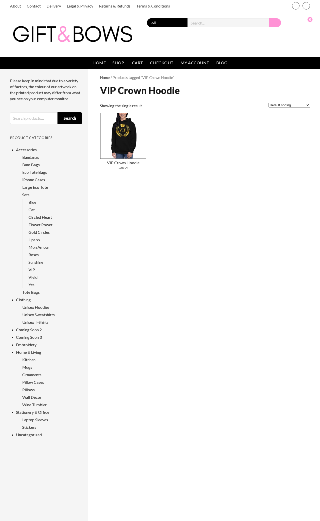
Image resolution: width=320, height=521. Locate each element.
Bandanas (30, 157)
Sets (26, 194)
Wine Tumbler (34, 404)
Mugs (27, 367)
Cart (137, 62)
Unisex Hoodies (36, 307)
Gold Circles (39, 232)
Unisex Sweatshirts (38, 314)
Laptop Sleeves (35, 419)
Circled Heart (40, 217)
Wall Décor (32, 397)
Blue (32, 202)
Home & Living (28, 352)
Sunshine (35, 262)
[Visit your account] (295, 22)
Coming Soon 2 (29, 329)
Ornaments (32, 374)
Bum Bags (31, 164)
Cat (31, 209)
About (15, 6)
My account (195, 62)
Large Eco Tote (35, 187)
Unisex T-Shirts (35, 322)
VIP (31, 269)
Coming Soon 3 (29, 337)
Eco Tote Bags (34, 172)
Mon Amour (38, 247)
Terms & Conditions (153, 6)
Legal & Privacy (80, 6)
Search (70, 118)
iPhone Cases (33, 179)
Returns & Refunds (114, 6)
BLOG (222, 62)
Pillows (28, 389)
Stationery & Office (32, 412)
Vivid (33, 277)
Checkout (162, 62)
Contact (34, 6)
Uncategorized (29, 434)
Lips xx (34, 239)
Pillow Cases (33, 382)
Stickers (29, 427)
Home (99, 62)
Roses (33, 254)
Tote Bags (31, 292)
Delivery (53, 6)
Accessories (26, 149)
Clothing (23, 299)
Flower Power (40, 224)
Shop (118, 62)
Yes (31, 284)
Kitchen (29, 359)
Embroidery (26, 344)
